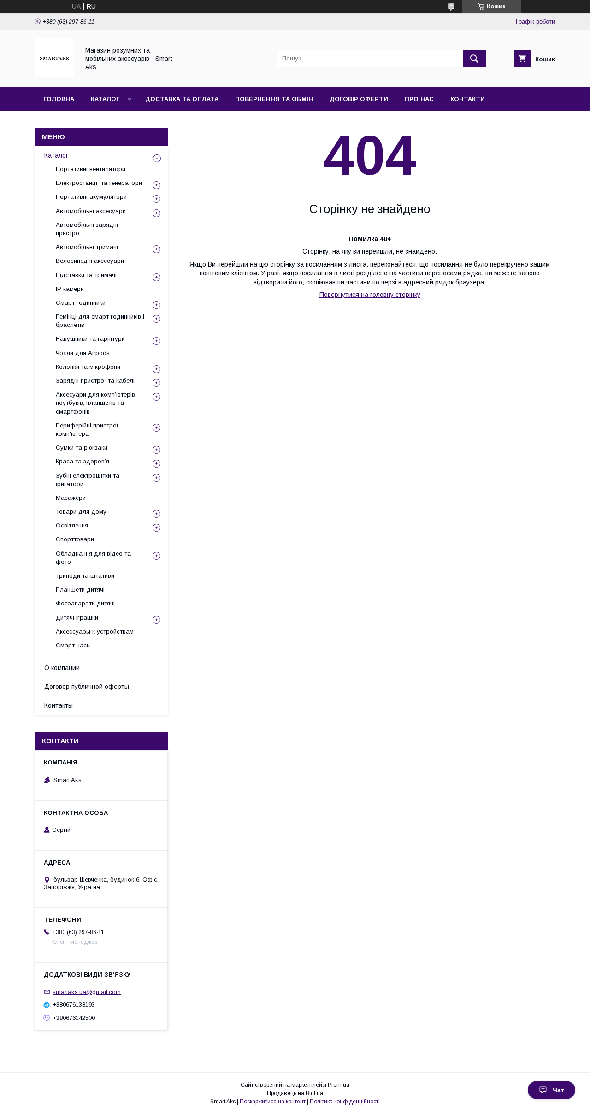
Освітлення (72, 525)
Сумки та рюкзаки (81, 447)
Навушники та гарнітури (90, 338)
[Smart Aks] (54, 75)
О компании (62, 667)
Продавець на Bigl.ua (295, 1093)
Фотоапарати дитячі (85, 603)
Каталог (105, 98)
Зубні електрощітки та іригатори (87, 479)
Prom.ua (338, 1085)
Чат (558, 1090)
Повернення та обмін (274, 98)
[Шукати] (474, 58)
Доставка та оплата (181, 98)
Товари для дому (81, 511)
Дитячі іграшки (77, 617)
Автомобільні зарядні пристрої (87, 229)
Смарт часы (73, 645)
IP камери (70, 288)
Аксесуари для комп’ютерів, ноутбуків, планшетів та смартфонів (96, 403)
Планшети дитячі (80, 589)
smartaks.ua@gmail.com (87, 991)
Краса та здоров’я (82, 461)
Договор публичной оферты (86, 686)
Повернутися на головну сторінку (369, 294)
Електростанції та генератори (99, 182)
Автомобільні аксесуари (91, 210)
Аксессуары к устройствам (95, 631)
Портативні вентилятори (90, 169)
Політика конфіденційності (345, 1101)
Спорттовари (75, 539)
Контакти (467, 98)
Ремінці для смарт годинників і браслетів (100, 320)
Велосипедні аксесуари (90, 260)
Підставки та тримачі (86, 275)
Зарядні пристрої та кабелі (95, 380)
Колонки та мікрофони (88, 366)
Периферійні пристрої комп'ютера (87, 429)
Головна (58, 98)
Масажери (71, 497)
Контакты (58, 705)
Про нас (419, 98)
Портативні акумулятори (91, 196)
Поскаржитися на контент (273, 1101)
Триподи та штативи (85, 575)
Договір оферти (359, 98)
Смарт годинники (81, 302)
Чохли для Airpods (83, 353)
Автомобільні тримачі (87, 246)
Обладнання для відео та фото (93, 557)
